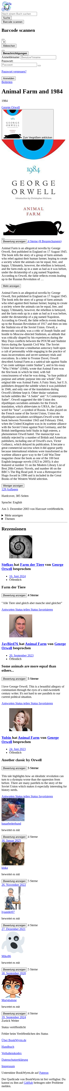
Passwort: (7, 61)
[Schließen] (3, 39)
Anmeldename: (11, 57)
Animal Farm (36, 644)
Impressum (8, 1066)
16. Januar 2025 (11, 840)
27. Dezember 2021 (13, 929)
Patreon (43, 1072)
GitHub (28, 1082)
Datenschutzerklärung (15, 1059)
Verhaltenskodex (12, 1053)
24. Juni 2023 (17, 749)
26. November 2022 (14, 884)
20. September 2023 (21, 655)
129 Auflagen (10, 489)
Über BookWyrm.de (14, 1040)
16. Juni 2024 (17, 576)
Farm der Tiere (32, 565)
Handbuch (8, 1046)
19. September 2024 (14, 1017)
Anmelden (8, 78)
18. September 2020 (14, 973)
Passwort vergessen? (14, 71)
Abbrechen (9, 45)
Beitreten (7, 82)
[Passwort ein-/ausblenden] (39, 65)
